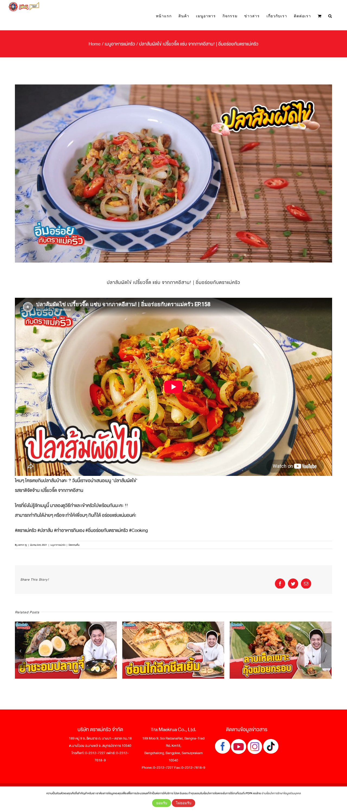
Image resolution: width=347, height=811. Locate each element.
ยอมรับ (161, 803)
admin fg (22, 545)
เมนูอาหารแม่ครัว (57, 545)
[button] (330, 16)
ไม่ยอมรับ (183, 803)
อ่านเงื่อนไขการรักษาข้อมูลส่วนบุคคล (281, 793)
